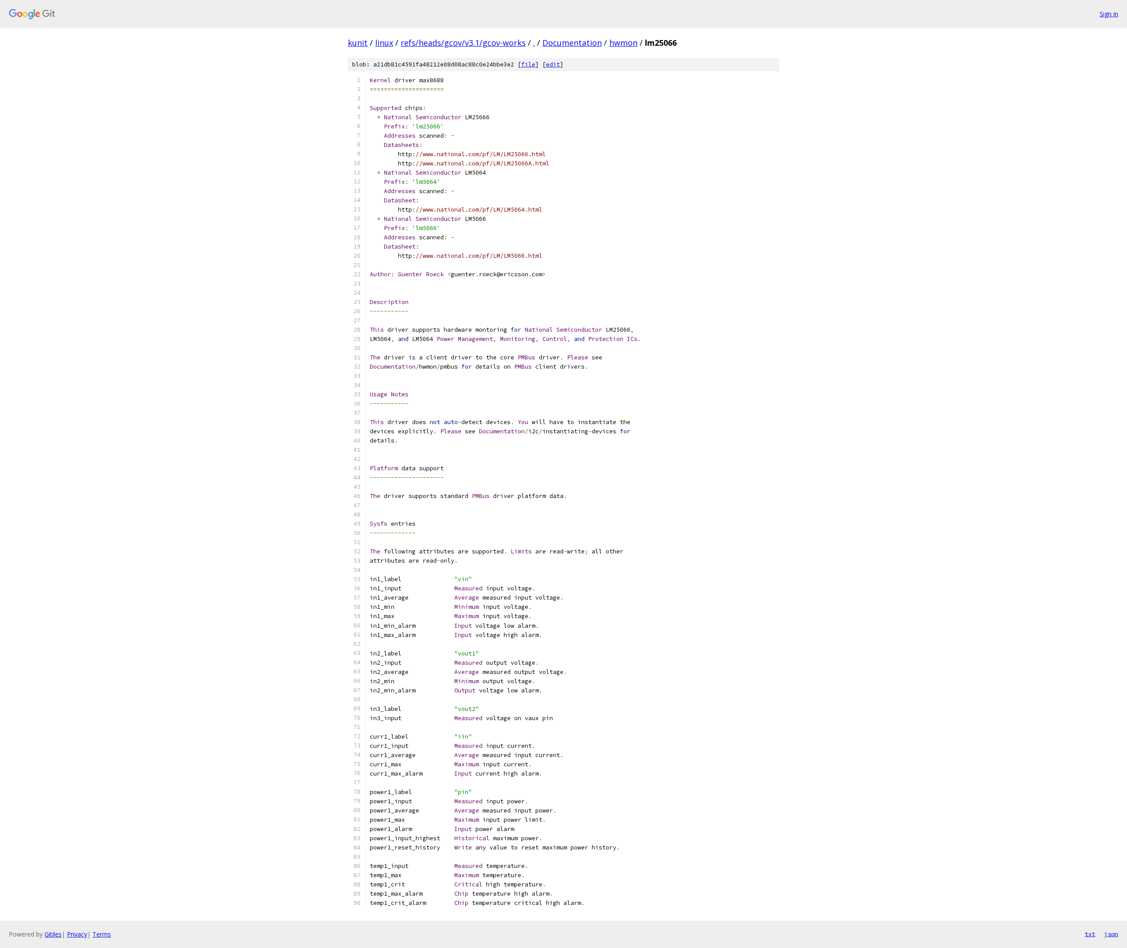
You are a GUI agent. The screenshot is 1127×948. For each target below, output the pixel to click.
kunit (358, 42)
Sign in (1109, 14)
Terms (101, 934)
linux (384, 42)
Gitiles (53, 934)
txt (1090, 934)
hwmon (623, 42)
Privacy (77, 934)
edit (553, 64)
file (528, 64)
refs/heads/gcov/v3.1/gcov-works (463, 42)
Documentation (572, 42)
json (1111, 934)
